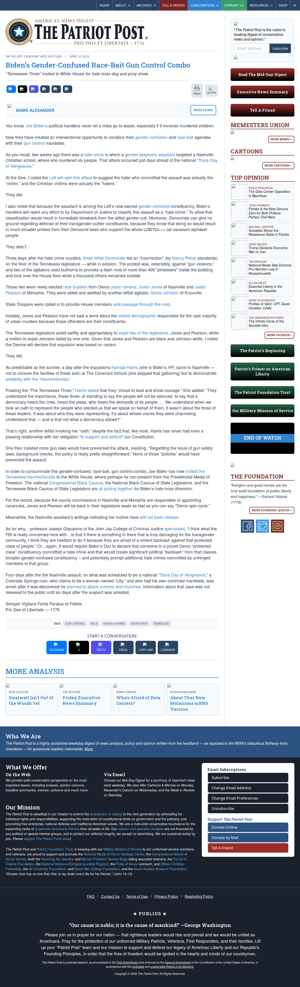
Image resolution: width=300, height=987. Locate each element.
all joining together (116, 488)
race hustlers (75, 287)
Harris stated (87, 390)
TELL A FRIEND (173, 5)
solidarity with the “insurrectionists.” (38, 379)
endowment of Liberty (106, 814)
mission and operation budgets (141, 828)
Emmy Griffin (126, 692)
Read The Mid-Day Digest (262, 74)
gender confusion (151, 137)
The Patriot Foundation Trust (262, 392)
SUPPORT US (234, 5)
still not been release (159, 517)
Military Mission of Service (122, 849)
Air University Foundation (47, 868)
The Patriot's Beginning (262, 350)
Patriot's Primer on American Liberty (262, 371)
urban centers (123, 287)
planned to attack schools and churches (104, 586)
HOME (104, 5)
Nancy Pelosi (184, 258)
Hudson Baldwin (183, 692)
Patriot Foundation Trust (55, 849)
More (89, 749)
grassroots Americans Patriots (57, 828)
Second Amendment (178, 962)
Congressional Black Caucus (76, 482)
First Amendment (127, 962)
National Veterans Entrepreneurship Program (75, 864)
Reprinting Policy (199, 896)
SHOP (283, 5)
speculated (174, 528)
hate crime (94, 154)
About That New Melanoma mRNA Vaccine (189, 703)
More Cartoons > (278, 165)
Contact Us (110, 896)
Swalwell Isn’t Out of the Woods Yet (31, 700)
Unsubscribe (223, 808)
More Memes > (281, 139)
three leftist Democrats (104, 258)
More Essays (203, 110)
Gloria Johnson (164, 292)
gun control (34, 143)
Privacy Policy (166, 896)
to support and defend (101, 436)
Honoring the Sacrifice (57, 859)
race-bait (185, 137)
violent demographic (137, 315)
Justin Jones (150, 287)
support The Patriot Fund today (47, 838)
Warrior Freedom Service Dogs (105, 859)
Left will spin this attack (70, 177)
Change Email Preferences (235, 798)
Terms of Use (137, 896)
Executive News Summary (262, 91)
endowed (138, 966)
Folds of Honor (127, 864)
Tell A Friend (262, 110)
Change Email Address (231, 787)
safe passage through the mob (141, 304)
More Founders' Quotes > (272, 510)
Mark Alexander (35, 110)
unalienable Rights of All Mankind (171, 966)
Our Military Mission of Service (262, 410)
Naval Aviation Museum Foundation (160, 868)
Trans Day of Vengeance (183, 575)
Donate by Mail (225, 837)
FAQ (90, 896)
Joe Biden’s (37, 125)
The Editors (71, 692)
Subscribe (280, 48)
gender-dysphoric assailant (150, 154)
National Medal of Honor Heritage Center (114, 854)
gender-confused (154, 206)
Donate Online (224, 827)
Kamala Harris (124, 367)
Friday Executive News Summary (81, 700)
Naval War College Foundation (97, 868)
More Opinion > (279, 335)
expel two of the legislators (143, 333)
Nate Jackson (18, 692)
